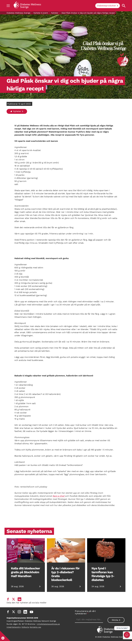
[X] (13, 612)
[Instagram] (19, 612)
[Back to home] (27, 5)
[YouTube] (31, 612)
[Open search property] (123, 5)
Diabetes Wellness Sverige (18, 13)
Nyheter (54, 13)
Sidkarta (25, 627)
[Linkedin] (25, 612)
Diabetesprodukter (106, 5)
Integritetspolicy (14, 627)
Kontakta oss (35, 627)
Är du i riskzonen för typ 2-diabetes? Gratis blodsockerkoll (65, 574)
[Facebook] (8, 612)
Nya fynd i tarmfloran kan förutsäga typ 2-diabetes (103, 574)
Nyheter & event (41, 13)
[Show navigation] (8, 5)
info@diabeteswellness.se (48, 624)
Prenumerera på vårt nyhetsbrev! (85, 612)
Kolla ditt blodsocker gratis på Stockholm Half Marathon (25, 572)
